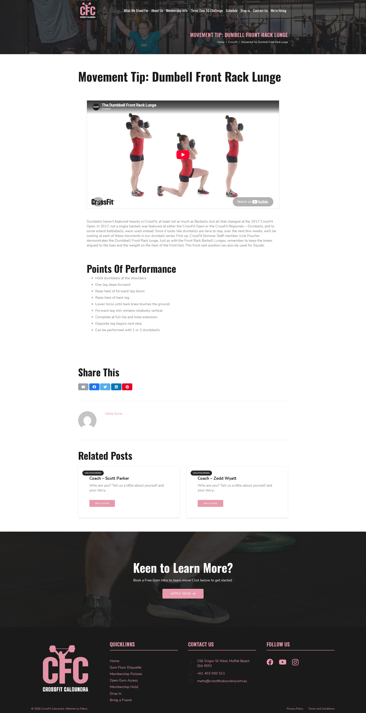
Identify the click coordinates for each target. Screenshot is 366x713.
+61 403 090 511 (211, 673)
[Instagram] (295, 662)
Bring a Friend (121, 700)
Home (114, 661)
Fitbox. (84, 709)
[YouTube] (282, 662)
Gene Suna (113, 413)
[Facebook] (269, 662)
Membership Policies (126, 674)
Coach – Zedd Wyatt (217, 478)
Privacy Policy (295, 709)
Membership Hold (124, 687)
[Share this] (94, 386)
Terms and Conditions (321, 709)
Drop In (115, 693)
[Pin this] (127, 386)
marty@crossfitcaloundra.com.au (222, 681)
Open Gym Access (124, 680)
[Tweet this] (105, 386)
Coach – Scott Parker (109, 478)
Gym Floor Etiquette (125, 667)
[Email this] (83, 386)
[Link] (87, 10)
